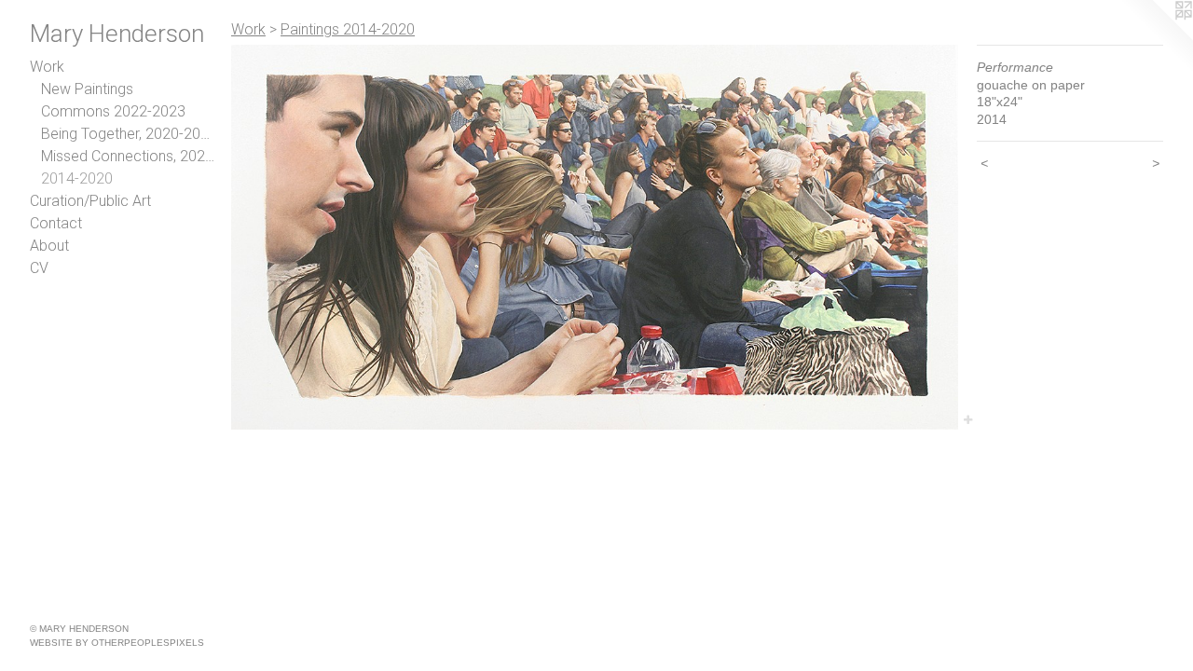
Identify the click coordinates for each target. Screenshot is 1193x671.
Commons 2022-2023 (113, 111)
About (49, 245)
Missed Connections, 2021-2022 (128, 156)
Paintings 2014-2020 (348, 29)
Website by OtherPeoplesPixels (117, 642)
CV (39, 268)
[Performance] (594, 237)
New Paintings (87, 89)
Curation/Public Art (90, 201)
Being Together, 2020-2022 (128, 134)
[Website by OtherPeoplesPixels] (1155, 37)
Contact (56, 223)
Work (47, 66)
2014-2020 (77, 178)
